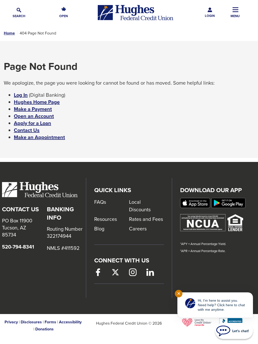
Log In (21, 94)
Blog (99, 228)
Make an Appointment (39, 137)
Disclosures (31, 322)
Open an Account (34, 116)
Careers (138, 228)
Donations (44, 329)
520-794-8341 (18, 246)
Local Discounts (140, 205)
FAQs (100, 201)
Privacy (11, 322)
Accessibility (70, 322)
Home (9, 33)
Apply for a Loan (32, 123)
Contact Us (27, 130)
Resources (105, 219)
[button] (19, 12)
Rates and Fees (146, 219)
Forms (50, 322)
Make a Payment (33, 109)
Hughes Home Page (37, 102)
